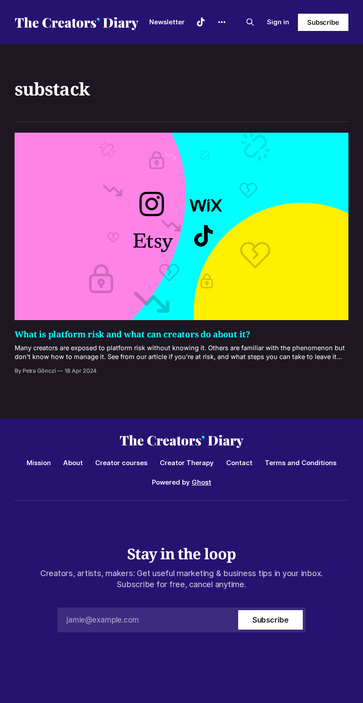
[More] (222, 22)
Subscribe (323, 22)
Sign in (278, 22)
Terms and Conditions (300, 462)
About (73, 462)
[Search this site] (250, 22)
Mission (39, 462)
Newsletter (167, 22)
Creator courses (121, 462)
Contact (239, 462)
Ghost (201, 482)
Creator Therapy (187, 462)
